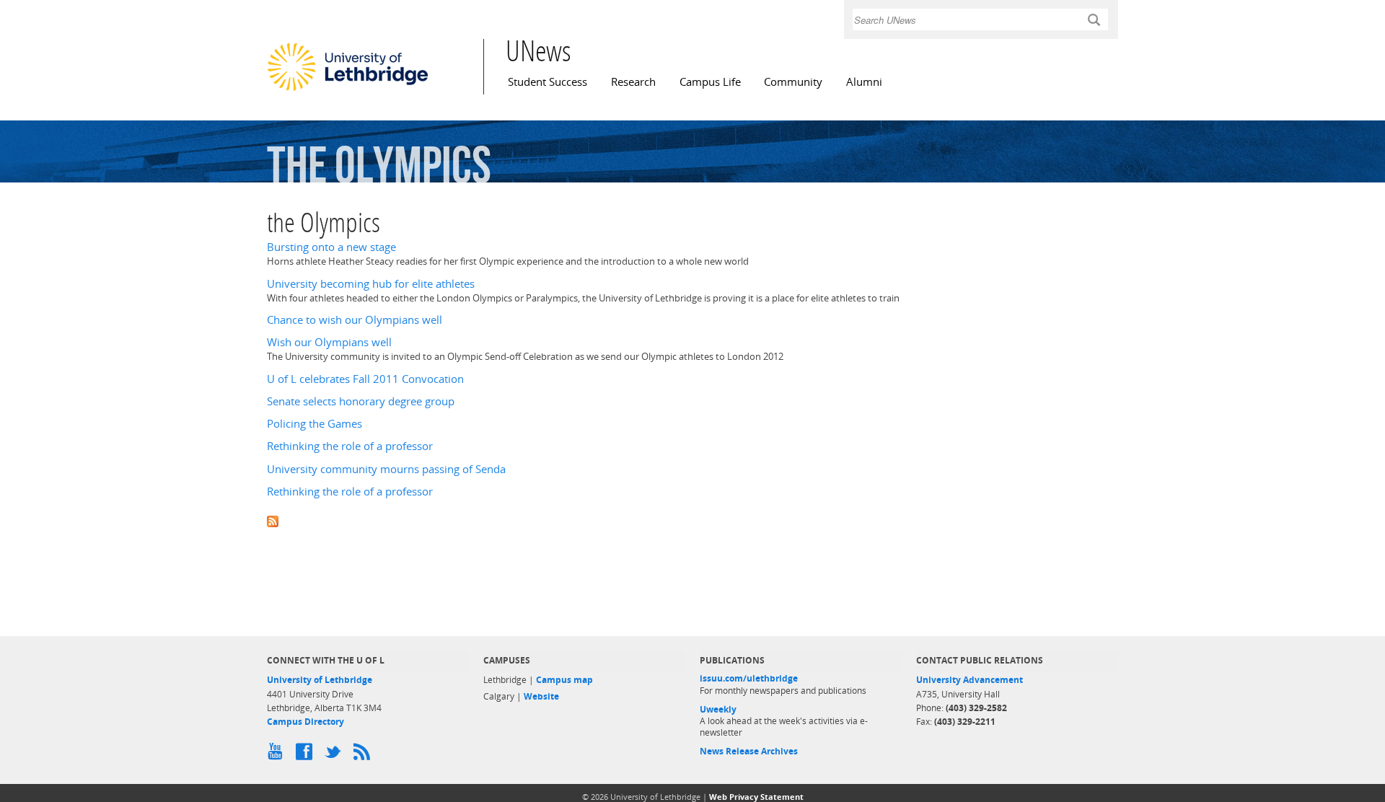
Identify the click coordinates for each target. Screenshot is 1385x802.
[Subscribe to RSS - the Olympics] (692, 520)
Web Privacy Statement (756, 796)
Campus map (564, 679)
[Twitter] (335, 755)
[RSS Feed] (364, 755)
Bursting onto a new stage (331, 247)
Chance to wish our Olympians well (354, 319)
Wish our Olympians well (329, 342)
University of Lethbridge (319, 679)
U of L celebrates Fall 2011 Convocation (365, 379)
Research (633, 81)
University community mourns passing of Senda (386, 469)
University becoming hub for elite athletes (371, 283)
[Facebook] (306, 755)
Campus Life (710, 81)
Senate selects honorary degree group (360, 401)
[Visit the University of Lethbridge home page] (347, 90)
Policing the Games (314, 423)
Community (793, 81)
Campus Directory (305, 721)
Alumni (864, 81)
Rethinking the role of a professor (350, 446)
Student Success (547, 81)
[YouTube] (278, 755)
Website (541, 696)
